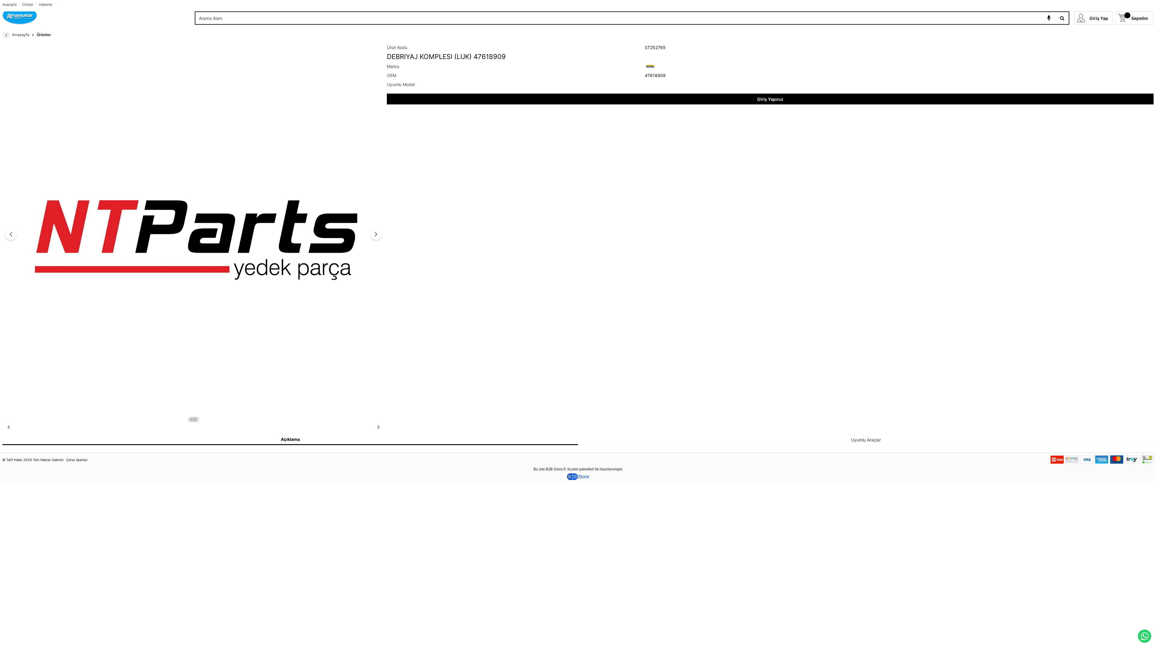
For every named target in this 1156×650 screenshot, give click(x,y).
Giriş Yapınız (770, 99)
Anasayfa (9, 4)
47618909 (655, 75)
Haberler (45, 4)
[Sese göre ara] (1048, 18)
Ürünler (27, 4)
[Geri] (6, 35)
